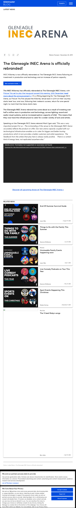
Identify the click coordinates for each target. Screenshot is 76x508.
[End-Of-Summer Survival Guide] (20, 213)
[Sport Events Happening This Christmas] (20, 297)
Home (5, 465)
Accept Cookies (62, 490)
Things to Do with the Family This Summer (54, 228)
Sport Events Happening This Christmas (52, 291)
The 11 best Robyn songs (50, 313)
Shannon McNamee (45, 242)
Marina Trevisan (54, 55)
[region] (37, 489)
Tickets (62, 3)
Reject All (62, 494)
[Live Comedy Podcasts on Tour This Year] (20, 276)
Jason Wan (43, 221)
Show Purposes (62, 498)
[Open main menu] (71, 4)
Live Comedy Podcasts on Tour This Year (55, 270)
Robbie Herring (44, 305)
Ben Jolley (43, 455)
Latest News (11, 465)
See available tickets (11, 83)
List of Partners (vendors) (10, 483)
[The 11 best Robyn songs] (20, 383)
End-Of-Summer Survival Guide (53, 206)
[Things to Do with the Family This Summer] (20, 234)
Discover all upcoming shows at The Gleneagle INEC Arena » (38, 189)
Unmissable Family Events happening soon (51, 251)
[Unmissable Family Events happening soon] (20, 255)
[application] (38, 163)
